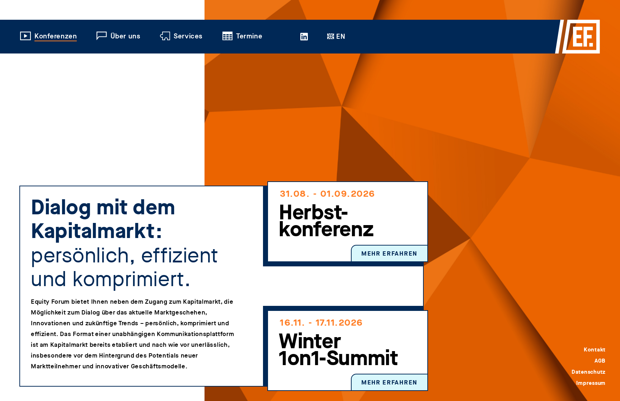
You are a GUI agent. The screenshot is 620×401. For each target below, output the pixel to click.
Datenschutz (589, 372)
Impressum (591, 383)
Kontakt (595, 349)
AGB (600, 360)
